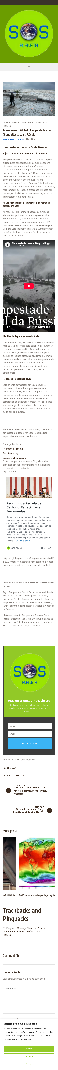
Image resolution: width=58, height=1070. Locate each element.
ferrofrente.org (10, 453)
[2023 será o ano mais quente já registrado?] (29, 863)
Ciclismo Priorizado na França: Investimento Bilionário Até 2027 (29, 811)
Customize (29, 1056)
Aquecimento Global (31, 122)
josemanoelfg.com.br (13, 448)
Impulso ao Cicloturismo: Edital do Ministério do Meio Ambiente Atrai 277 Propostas (31, 790)
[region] (29, 1044)
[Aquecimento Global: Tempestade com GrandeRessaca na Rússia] (29, 99)
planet (32, 759)
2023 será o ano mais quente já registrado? (23, 895)
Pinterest (33, 775)
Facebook (7, 775)
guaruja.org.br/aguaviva (14, 457)
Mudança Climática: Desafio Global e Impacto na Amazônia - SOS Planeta (24, 929)
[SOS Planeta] (29, 33)
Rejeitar (29, 1064)
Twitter (20, 775)
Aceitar (29, 1048)
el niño (25, 759)
